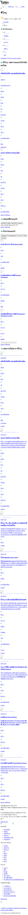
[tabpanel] (14, 291)
